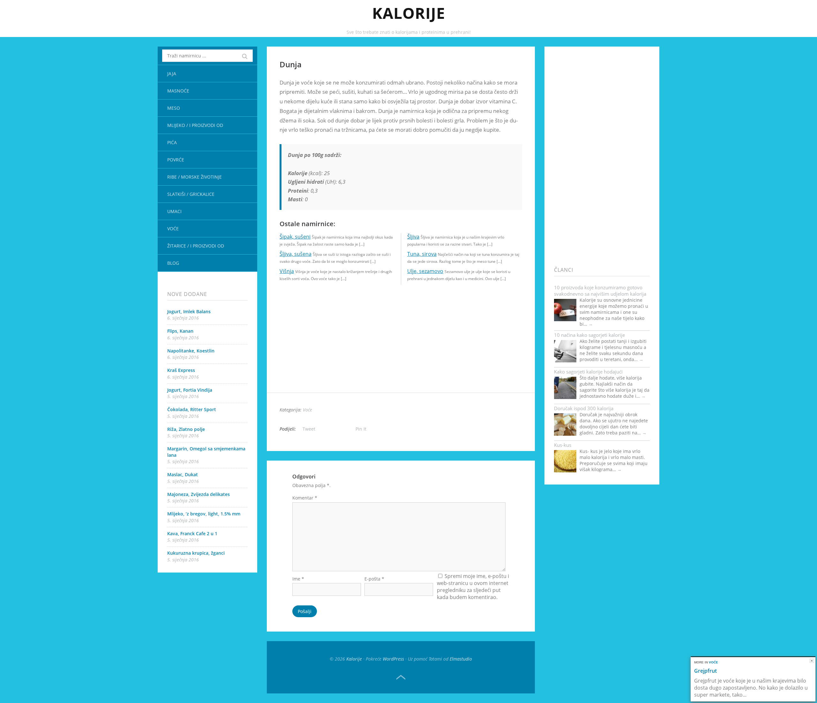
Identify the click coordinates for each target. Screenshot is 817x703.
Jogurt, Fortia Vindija (189, 390)
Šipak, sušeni (295, 236)
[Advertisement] (401, 348)
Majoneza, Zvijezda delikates (198, 494)
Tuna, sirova (422, 253)
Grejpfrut (705, 670)
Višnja (287, 271)
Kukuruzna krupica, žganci (196, 553)
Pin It (361, 429)
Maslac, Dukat (182, 474)
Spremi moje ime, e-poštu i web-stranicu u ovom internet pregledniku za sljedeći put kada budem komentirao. (473, 587)
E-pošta (374, 579)
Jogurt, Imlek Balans (189, 311)
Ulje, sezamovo (425, 271)
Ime (298, 579)
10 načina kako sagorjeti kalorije (589, 335)
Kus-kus (562, 445)
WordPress (393, 659)
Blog (173, 263)
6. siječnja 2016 (183, 318)
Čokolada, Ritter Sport (191, 409)
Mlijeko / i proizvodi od (195, 125)
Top (401, 677)
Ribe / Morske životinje (194, 177)
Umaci (174, 211)
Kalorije (408, 13)
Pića (172, 142)
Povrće (175, 160)
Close (812, 661)
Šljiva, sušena (295, 253)
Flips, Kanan (180, 331)
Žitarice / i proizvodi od (195, 246)
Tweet (309, 429)
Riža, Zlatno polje (186, 429)
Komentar (304, 498)
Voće (173, 229)
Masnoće (178, 91)
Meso (173, 108)
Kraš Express (181, 370)
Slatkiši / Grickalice (190, 194)
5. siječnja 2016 (183, 396)
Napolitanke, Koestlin (190, 351)
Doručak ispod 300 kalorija (583, 408)
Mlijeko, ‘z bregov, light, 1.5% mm (203, 514)
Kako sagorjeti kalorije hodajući (588, 371)
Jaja (171, 73)
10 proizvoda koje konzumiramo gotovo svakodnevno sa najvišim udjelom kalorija (600, 290)
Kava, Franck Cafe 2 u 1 (192, 533)
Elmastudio (461, 659)
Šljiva (413, 236)
